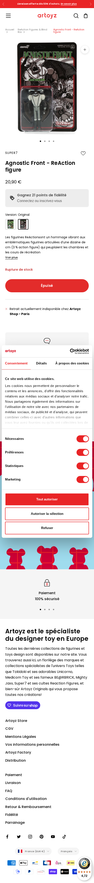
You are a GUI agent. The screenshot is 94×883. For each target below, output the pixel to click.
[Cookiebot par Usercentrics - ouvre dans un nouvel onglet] (70, 351)
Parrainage (15, 822)
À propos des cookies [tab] (72, 363)
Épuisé (47, 285)
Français (66, 851)
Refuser (47, 528)
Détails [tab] (41, 363)
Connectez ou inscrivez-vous (39, 201)
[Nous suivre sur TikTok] (64, 836)
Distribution (15, 760)
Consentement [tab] (16, 363)
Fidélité (11, 814)
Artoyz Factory (18, 752)
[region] (47, 590)
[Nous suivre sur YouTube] (53, 836)
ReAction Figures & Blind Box (32, 31)
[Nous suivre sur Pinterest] (41, 836)
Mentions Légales (20, 736)
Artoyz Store (16, 720)
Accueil (9, 29)
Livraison (13, 782)
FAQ (8, 790)
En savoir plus (69, 3)
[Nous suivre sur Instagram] (30, 836)
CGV (9, 728)
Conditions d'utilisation (26, 798)
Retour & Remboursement (28, 806)
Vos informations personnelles (32, 744)
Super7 (11, 153)
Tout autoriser (47, 499)
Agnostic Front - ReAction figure (68, 31)
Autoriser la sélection (47, 514)
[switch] (83, 452)
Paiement (13, 774)
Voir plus (11, 257)
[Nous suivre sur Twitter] (19, 836)
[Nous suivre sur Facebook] (7, 836)
